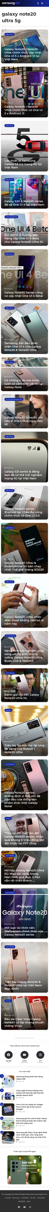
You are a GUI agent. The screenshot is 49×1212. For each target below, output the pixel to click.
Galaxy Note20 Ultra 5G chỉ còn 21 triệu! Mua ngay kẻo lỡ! (23, 421)
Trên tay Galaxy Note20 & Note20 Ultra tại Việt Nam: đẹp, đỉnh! (23, 985)
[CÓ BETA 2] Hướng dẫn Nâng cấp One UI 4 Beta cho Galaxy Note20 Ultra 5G (24, 238)
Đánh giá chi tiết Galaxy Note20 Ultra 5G (21, 696)
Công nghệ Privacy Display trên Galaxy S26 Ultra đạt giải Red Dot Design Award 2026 (30, 1093)
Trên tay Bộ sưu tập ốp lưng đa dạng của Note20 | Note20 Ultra (24, 749)
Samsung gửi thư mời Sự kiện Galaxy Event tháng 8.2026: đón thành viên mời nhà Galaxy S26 (31, 1120)
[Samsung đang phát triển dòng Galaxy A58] (8, 1081)
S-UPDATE (24, 1198)
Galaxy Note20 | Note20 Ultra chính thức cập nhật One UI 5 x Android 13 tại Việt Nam (22, 54)
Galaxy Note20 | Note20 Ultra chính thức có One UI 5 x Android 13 (23, 110)
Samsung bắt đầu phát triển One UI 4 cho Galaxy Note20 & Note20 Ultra (22, 347)
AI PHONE (40, 1198)
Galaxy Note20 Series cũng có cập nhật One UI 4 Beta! (23, 294)
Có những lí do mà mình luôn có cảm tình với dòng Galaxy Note (23, 384)
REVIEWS (21, 1201)
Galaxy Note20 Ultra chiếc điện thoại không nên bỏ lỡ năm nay (24, 620)
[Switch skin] (38, 4)
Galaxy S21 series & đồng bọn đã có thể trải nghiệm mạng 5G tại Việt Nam (23, 475)
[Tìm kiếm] (42, 4)
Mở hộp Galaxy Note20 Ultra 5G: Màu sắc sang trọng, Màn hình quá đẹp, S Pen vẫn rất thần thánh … (24, 875)
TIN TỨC (33, 1198)
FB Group (15, 1198)
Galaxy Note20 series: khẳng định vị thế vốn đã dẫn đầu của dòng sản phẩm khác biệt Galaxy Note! (22, 799)
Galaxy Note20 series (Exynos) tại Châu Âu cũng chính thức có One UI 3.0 (23, 512)
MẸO (29, 1201)
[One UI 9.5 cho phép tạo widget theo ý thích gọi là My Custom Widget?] (8, 1109)
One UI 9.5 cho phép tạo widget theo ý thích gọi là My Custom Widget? (29, 1107)
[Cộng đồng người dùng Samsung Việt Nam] (11, 3)
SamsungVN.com (40, 1194)
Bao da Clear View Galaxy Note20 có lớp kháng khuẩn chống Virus (24, 1022)
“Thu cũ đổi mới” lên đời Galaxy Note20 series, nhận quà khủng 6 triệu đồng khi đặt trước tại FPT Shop (24, 838)
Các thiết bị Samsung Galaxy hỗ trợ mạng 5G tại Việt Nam (23, 164)
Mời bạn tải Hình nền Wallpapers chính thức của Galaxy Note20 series (23, 931)
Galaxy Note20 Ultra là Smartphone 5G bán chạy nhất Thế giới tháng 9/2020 (24, 566)
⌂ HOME (8, 1198)
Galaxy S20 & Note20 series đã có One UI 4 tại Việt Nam (24, 203)
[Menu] (46, 4)
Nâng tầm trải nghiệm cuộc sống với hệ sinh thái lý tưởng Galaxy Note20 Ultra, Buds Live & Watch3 (24, 655)
